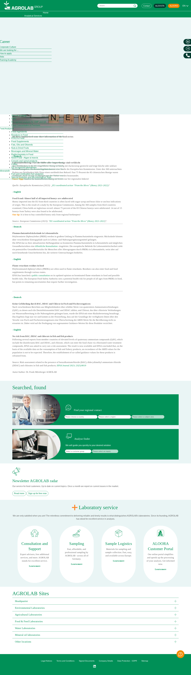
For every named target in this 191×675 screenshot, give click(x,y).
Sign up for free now (37, 493)
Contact (146, 6)
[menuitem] (45, 13)
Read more (19, 493)
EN (184, 6)
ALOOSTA (159, 6)
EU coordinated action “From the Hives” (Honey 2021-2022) (80, 185)
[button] (95, 601)
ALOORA (174, 6)
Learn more (34, 566)
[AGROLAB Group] (24, 10)
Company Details (106, 661)
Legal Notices (46, 661)
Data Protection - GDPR (127, 661)
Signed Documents (86, 661)
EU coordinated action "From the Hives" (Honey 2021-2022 (77, 221)
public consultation (41, 275)
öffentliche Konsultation (46, 246)
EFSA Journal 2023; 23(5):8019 (71, 365)
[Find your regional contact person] (180, 654)
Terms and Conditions (65, 661)
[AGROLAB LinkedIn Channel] (95, 666)
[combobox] (117, 6)
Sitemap (144, 661)
